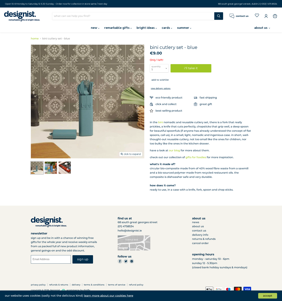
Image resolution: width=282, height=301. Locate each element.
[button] (159, 80)
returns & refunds (204, 238)
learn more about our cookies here (108, 295)
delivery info (200, 234)
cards (166, 28)
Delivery (76, 284)
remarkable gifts (117, 28)
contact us (199, 230)
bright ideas (146, 28)
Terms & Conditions (94, 284)
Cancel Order (200, 243)
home (35, 38)
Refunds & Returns (58, 284)
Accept (267, 295)
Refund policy (136, 284)
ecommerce (73, 290)
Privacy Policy (38, 284)
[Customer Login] (266, 16)
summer (183, 28)
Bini (160, 122)
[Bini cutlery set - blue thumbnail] (37, 167)
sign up (82, 259)
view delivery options (161, 88)
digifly (86, 290)
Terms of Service (116, 284)
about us (261, 28)
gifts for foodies (196, 157)
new (94, 28)
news (195, 222)
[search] (133, 16)
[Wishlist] (257, 16)
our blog (174, 150)
